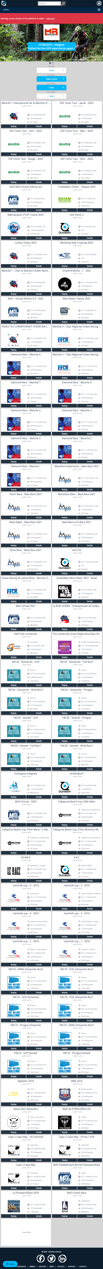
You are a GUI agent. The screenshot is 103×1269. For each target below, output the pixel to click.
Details (39, 126)
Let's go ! (50, 18)
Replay (13, 126)
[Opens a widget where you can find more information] (10, 1264)
